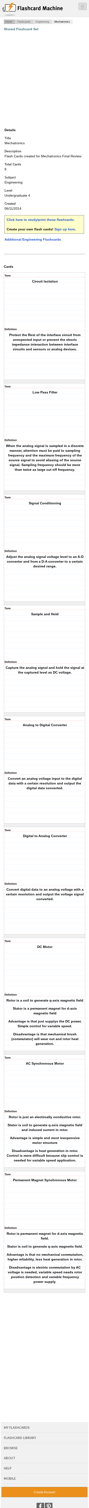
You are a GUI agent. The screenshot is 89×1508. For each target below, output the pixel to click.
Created (10, 203)
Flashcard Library (20, 1438)
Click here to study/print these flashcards (40, 220)
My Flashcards (17, 1427)
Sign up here (64, 229)
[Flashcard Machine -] (32, 9)
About (9, 1458)
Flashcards (23, 21)
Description (13, 151)
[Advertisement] (44, 79)
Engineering (42, 21)
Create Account (44, 1492)
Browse (11, 1448)
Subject (10, 177)
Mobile (10, 1478)
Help (7, 1468)
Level (8, 190)
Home (8, 21)
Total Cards (13, 164)
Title (8, 138)
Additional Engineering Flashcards (33, 239)
